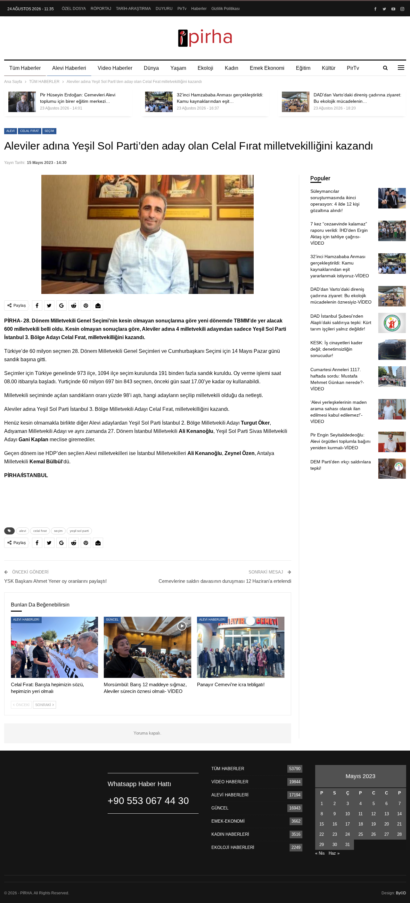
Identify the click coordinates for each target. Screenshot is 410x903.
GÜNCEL (112, 619)
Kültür (328, 68)
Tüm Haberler (25, 68)
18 (360, 824)
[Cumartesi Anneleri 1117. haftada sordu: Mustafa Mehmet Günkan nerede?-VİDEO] (392, 376)
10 (347, 813)
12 (373, 813)
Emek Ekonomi (267, 68)
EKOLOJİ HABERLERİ (232, 847)
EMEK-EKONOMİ (228, 821)
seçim (49, 131)
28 (399, 834)
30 (334, 844)
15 (321, 824)
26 (373, 834)
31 (347, 844)
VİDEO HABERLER (229, 781)
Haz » (334, 853)
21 (399, 824)
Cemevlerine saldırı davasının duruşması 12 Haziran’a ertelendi (225, 581)
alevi (10, 131)
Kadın (231, 68)
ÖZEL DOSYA (74, 8)
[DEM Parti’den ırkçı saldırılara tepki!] (392, 469)
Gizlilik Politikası (225, 8)
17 (347, 824)
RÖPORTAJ (101, 8)
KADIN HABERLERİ (230, 834)
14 (399, 813)
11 (360, 813)
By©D (401, 893)
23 (334, 834)
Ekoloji (205, 68)
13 (386, 813)
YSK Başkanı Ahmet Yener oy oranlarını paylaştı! (55, 581)
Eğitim (303, 68)
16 (334, 824)
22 (321, 834)
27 (386, 834)
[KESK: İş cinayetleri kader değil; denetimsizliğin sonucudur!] (392, 349)
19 (373, 824)
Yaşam (178, 68)
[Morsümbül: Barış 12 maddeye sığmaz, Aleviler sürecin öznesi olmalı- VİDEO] (147, 647)
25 (360, 834)
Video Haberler (115, 68)
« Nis (320, 853)
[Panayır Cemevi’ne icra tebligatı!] (240, 647)
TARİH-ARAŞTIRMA (133, 8)
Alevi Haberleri (69, 68)
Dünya (151, 68)
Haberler (199, 8)
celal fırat (29, 131)
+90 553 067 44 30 (148, 800)
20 (386, 824)
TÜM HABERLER (227, 768)
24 (347, 834)
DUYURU (164, 8)
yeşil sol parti (79, 531)
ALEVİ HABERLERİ (26, 619)
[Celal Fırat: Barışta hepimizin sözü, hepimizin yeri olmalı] (54, 647)
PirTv (181, 8)
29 (321, 844)
